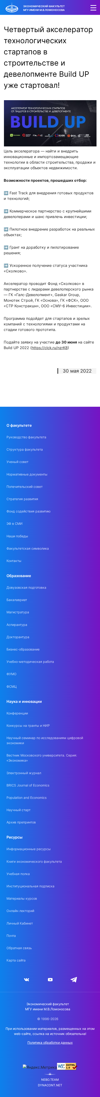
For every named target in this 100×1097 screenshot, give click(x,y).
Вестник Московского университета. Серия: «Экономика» (42, 757)
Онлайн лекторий (20, 911)
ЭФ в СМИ (15, 523)
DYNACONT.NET (50, 1085)
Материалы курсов (22, 898)
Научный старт (18, 810)
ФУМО (12, 674)
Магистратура (18, 612)
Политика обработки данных (50, 1042)
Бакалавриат (17, 600)
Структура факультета (25, 449)
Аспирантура (17, 625)
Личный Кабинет (20, 923)
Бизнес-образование (23, 649)
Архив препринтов (21, 822)
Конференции (17, 713)
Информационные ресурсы (29, 849)
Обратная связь (19, 948)
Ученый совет (17, 462)
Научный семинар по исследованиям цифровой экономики (45, 740)
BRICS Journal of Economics (28, 785)
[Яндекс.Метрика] (40, 1067)
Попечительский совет (25, 487)
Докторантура (18, 637)
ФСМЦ (12, 686)
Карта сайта (16, 960)
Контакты (14, 561)
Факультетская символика (28, 548)
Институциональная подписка (30, 886)
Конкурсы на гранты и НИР (28, 725)
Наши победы (17, 536)
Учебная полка (18, 874)
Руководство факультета (26, 437)
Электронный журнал (24, 773)
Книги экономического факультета (34, 861)
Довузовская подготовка (26, 587)
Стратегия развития (22, 499)
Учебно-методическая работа (30, 662)
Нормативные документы (27, 474)
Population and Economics (27, 798)
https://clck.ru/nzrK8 (50, 347)
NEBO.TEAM (50, 1079)
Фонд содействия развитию (28, 511)
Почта (11, 936)
